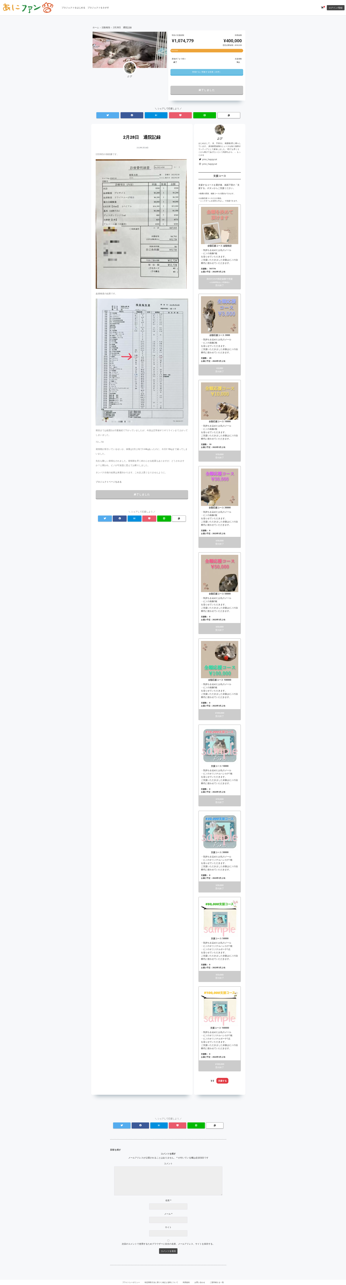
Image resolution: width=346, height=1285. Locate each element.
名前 (168, 1200)
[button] (206, 72)
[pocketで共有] (180, 115)
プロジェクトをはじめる (73, 7)
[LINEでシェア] (204, 115)
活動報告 (106, 27)
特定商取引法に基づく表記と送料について (161, 1282)
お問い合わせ (199, 1282)
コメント (168, 1163)
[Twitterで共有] (107, 115)
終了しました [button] (207, 90)
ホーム (96, 27)
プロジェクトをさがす (98, 7)
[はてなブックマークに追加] (156, 115)
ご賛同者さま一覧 (217, 1282)
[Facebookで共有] (132, 115)
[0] (322, 7)
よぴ (219, 138)
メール (168, 1213)
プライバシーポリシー (131, 1282)
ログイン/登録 (335, 7)
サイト (168, 1227)
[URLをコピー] (228, 115)
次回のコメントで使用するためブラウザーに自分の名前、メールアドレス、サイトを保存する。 (168, 1243)
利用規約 (186, 1282)
